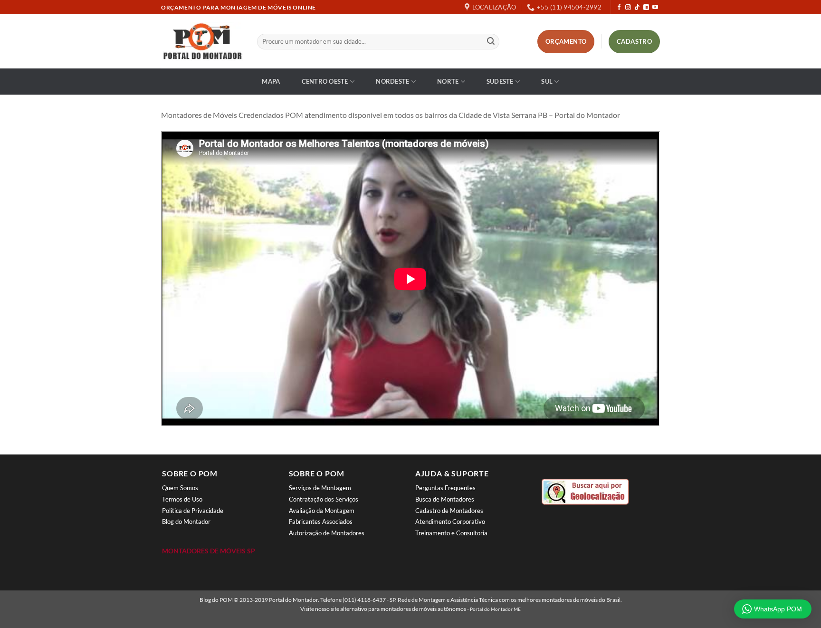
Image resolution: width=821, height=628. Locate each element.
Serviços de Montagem (320, 488)
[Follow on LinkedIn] (646, 7)
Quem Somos (180, 488)
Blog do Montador (186, 521)
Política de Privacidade (192, 510)
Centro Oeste (325, 81)
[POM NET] (202, 41)
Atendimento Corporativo (450, 521)
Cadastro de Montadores (449, 510)
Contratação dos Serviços (323, 499)
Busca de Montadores (444, 499)
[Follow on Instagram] (628, 7)
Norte (447, 81)
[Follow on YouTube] (655, 7)
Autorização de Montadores (326, 533)
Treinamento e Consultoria (451, 533)
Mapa (271, 81)
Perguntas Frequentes (445, 488)
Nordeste (392, 81)
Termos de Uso (182, 499)
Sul (547, 81)
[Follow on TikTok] (637, 7)
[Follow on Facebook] (619, 7)
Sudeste (500, 81)
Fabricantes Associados (321, 521)
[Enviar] (491, 42)
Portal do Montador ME (495, 609)
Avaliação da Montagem (321, 510)
